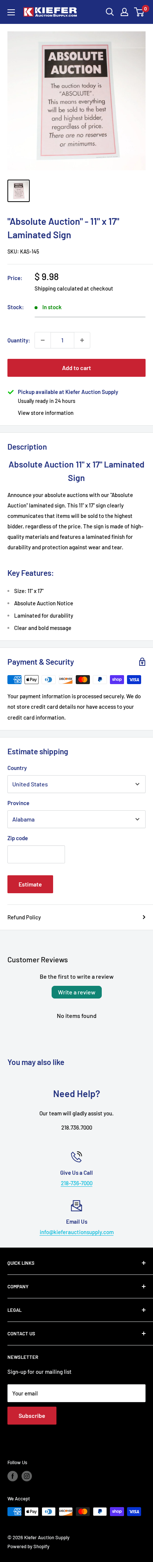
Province (18, 802)
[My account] (124, 12)
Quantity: (18, 340)
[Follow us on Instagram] (27, 1476)
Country (17, 767)
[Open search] (110, 12)
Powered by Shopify (28, 1546)
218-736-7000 (76, 1183)
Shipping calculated (59, 288)
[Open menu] (11, 12)
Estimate (30, 884)
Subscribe (32, 1415)
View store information (46, 412)
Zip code (17, 838)
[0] (139, 11)
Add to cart (76, 367)
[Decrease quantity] (43, 340)
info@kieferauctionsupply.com (77, 1232)
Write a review (76, 992)
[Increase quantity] (82, 340)
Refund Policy (24, 917)
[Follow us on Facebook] (12, 1476)
